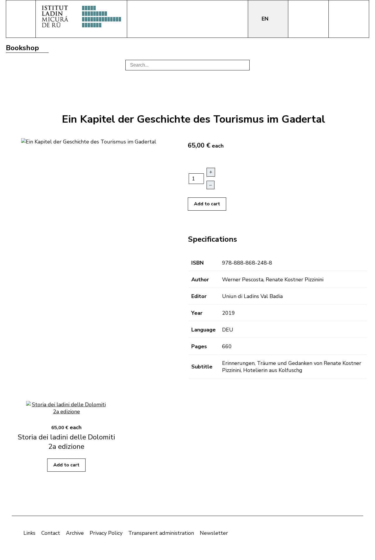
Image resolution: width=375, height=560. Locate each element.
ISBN (197, 262)
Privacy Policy (106, 533)
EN (266, 18)
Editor (199, 296)
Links (29, 533)
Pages (199, 346)
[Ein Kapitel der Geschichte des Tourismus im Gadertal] (88, 141)
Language (203, 329)
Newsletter (214, 533)
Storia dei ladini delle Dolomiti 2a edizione (66, 441)
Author (200, 279)
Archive (75, 533)
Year (196, 313)
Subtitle (201, 366)
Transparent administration (161, 533)
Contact (50, 533)
